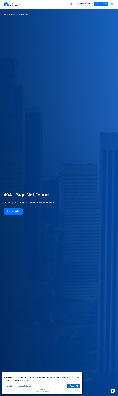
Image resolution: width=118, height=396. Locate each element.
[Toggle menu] (112, 4)
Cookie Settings (25, 386)
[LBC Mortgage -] (12, 4)
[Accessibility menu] (112, 390)
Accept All (74, 386)
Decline (10, 386)
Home (6, 15)
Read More (23, 381)
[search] (71, 4)
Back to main (13, 211)
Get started (101, 4)
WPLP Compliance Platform (42, 391)
